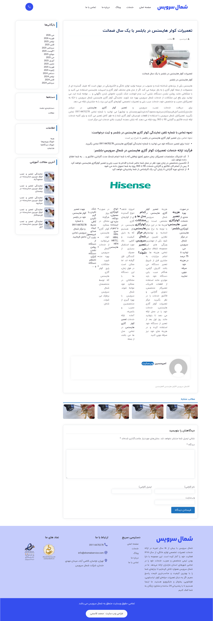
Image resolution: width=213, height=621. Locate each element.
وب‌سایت (147, 363)
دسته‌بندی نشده (47, 108)
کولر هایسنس (169, 386)
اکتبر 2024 (49, 79)
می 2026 (50, 35)
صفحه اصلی (145, 7)
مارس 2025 (49, 64)
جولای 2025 (49, 54)
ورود (52, 138)
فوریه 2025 (49, 67)
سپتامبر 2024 (48, 83)
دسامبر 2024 (48, 73)
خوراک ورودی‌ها (47, 141)
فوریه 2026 (49, 38)
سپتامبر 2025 (48, 48)
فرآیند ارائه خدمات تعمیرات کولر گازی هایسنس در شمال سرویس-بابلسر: (143, 150)
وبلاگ (118, 7)
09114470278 (82, 111)
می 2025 (50, 57)
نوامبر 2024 (49, 76)
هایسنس (159, 386)
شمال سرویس (182, 386)
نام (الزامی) (189, 487)
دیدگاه (191, 444)
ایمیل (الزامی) (145, 487)
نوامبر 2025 (49, 41)
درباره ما (106, 7)
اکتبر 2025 (49, 44)
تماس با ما (90, 7)
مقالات (170, 39)
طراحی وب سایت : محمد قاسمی (106, 613)
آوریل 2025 (49, 60)
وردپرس (50, 148)
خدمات (129, 7)
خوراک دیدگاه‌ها (47, 144)
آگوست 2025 (48, 51)
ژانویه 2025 (49, 70)
